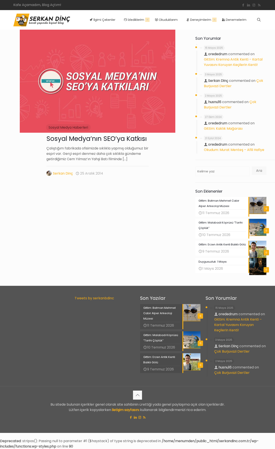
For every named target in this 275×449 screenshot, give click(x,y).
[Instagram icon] (253, 5)
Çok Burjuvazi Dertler (232, 351)
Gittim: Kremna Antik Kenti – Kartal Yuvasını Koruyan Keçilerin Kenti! (238, 325)
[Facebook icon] (243, 5)
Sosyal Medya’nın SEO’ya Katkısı (96, 138)
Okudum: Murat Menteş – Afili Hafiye (234, 149)
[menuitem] (147, 20)
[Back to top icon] (137, 395)
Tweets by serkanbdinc (94, 298)
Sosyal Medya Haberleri (68, 127)
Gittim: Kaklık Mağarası (223, 128)
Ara (259, 170)
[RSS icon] (259, 5)
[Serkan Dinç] (41, 19)
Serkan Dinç (63, 173)
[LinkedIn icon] (248, 5)
